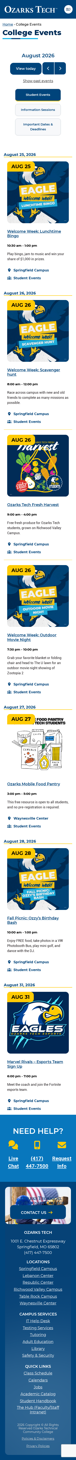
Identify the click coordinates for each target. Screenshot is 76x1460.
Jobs (38, 1387)
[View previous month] (48, 68)
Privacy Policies (38, 1446)
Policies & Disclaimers (38, 1439)
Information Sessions (35, 110)
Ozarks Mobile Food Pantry (33, 784)
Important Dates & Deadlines (34, 126)
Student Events (32, 95)
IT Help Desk (38, 1321)
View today (26, 69)
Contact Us (33, 1212)
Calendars (38, 1380)
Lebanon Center (38, 1276)
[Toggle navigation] (70, 9)
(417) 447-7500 (38, 1252)
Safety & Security (38, 1355)
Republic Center (38, 1282)
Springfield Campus (38, 1269)
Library (38, 1349)
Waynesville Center (38, 1303)
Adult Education (38, 1342)
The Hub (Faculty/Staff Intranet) (38, 1410)
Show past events (38, 81)
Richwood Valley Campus (38, 1289)
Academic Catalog (38, 1394)
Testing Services (38, 1328)
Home (8, 24)
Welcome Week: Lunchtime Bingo (34, 233)
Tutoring (38, 1335)
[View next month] (60, 68)
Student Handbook (38, 1401)
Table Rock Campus (38, 1296)
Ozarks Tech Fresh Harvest (33, 504)
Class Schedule (38, 1373)
